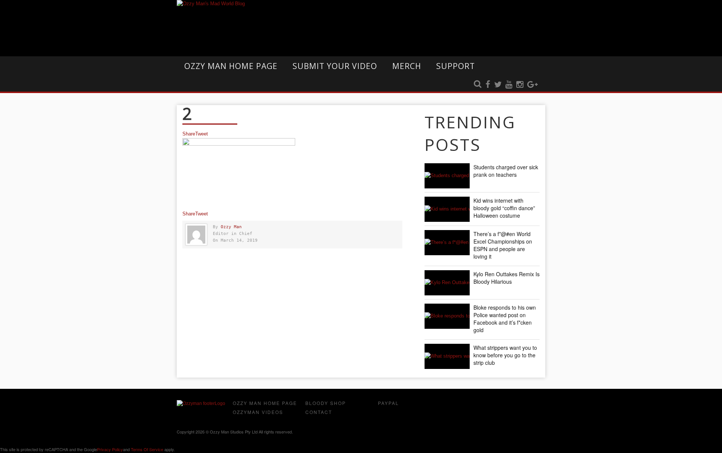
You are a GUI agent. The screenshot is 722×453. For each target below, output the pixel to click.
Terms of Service (147, 449)
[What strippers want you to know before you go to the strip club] (447, 356)
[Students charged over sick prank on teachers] (447, 176)
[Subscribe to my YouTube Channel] (509, 85)
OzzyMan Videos (258, 412)
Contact (318, 412)
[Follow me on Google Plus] (532, 85)
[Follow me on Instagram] (519, 85)
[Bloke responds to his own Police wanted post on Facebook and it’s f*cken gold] (447, 316)
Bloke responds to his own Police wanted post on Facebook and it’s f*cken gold (504, 319)
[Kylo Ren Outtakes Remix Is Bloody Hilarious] (447, 283)
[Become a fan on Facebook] (488, 85)
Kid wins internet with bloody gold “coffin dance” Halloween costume (504, 208)
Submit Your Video (335, 66)
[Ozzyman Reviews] (201, 403)
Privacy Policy (110, 449)
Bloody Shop (325, 403)
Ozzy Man (231, 226)
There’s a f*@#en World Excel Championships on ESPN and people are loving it (502, 245)
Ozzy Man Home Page (231, 66)
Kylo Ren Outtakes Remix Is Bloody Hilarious (506, 277)
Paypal (388, 403)
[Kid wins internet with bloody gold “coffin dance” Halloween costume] (447, 209)
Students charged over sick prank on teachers (505, 170)
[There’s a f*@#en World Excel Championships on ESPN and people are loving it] (447, 243)
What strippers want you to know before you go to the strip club (505, 355)
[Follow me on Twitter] (498, 85)
